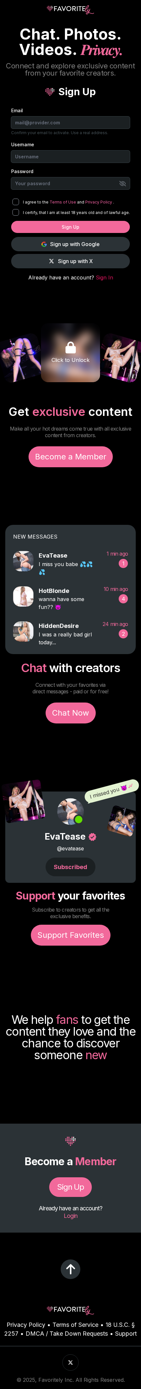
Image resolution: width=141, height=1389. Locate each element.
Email (17, 110)
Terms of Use (63, 202)
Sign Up (70, 227)
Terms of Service (75, 1324)
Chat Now (70, 713)
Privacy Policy (99, 202)
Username (22, 144)
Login (71, 1215)
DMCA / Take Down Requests (67, 1333)
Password (22, 171)
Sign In (104, 277)
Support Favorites (70, 935)
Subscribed (70, 867)
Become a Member (70, 456)
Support (126, 1333)
